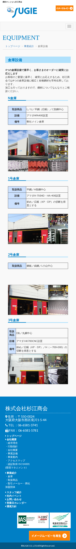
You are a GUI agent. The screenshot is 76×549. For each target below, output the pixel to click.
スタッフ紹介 (14, 492)
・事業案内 (11, 456)
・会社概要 (11, 449)
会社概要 (11, 439)
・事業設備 (11, 453)
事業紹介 (29, 46)
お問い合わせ (14, 499)
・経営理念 (11, 442)
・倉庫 (9, 476)
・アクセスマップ (15, 460)
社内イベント (14, 495)
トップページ (12, 46)
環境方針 (11, 506)
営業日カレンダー (16, 502)
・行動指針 (11, 446)
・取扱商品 (11, 479)
